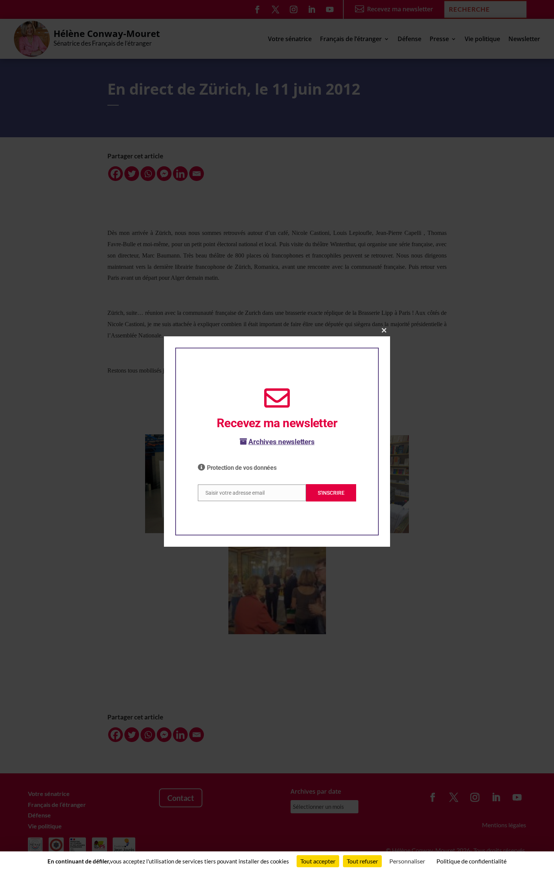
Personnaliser (407, 861)
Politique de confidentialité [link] (471, 861)
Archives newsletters (281, 441)
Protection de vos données (242, 467)
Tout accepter (317, 861)
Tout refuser (362, 861)
